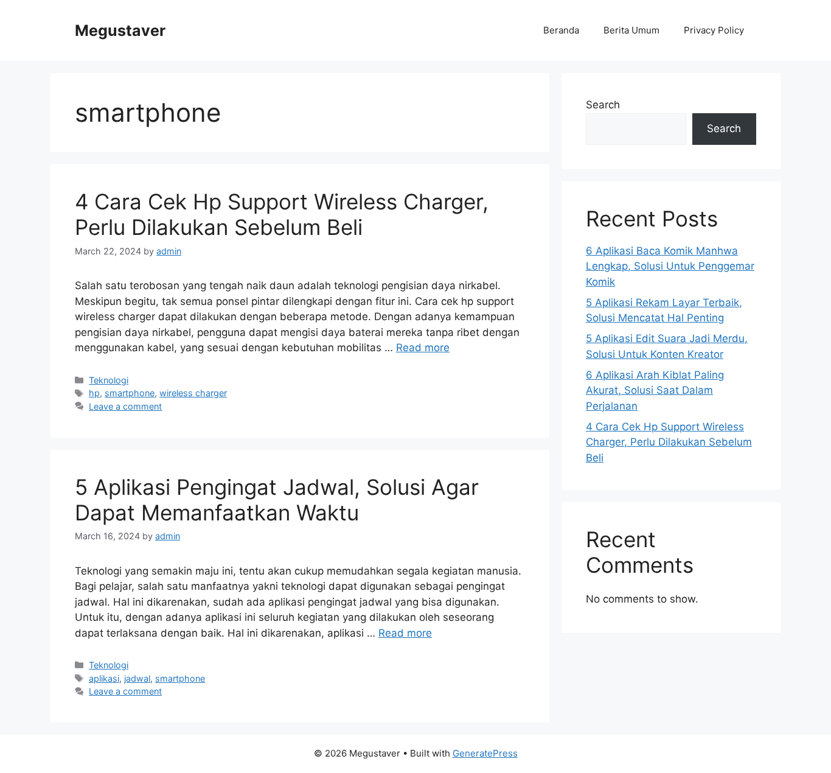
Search (603, 105)
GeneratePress (485, 753)
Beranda (561, 30)
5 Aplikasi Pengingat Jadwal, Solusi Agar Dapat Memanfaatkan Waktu (277, 499)
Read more (423, 347)
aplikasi (104, 678)
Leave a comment (125, 406)
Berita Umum (631, 30)
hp (94, 393)
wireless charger (193, 393)
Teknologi (108, 380)
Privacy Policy (714, 30)
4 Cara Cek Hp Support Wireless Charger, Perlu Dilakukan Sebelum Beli (282, 214)
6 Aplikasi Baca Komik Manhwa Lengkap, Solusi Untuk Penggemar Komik (670, 266)
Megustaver (120, 30)
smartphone (130, 393)
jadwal (137, 678)
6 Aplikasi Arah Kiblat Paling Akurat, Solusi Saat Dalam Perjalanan (655, 390)
